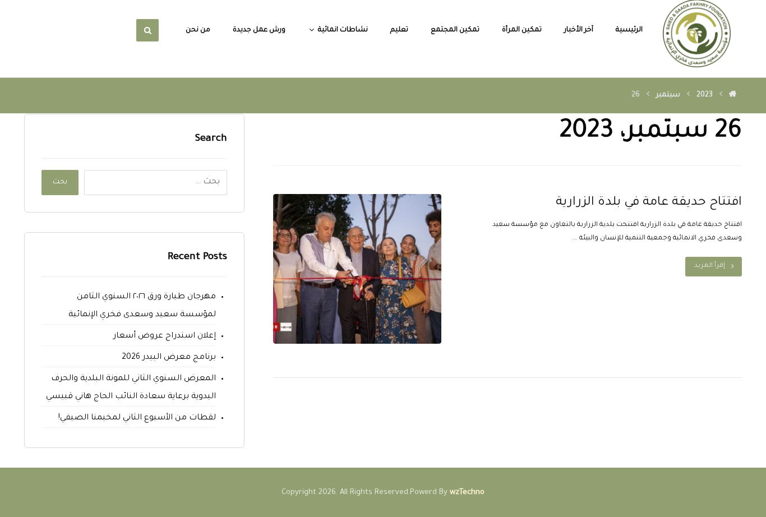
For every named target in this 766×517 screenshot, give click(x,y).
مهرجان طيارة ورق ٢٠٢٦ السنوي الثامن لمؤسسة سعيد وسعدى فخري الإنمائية (141, 306)
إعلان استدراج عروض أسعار (164, 336)
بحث (60, 182)
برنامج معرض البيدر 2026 (168, 357)
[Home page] (732, 95)
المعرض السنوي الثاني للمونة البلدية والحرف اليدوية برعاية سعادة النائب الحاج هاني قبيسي (130, 388)
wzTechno (467, 492)
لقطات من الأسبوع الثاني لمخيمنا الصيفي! (136, 418)
